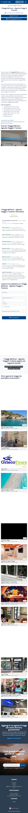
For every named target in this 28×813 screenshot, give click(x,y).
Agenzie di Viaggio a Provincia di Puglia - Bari (13, 366)
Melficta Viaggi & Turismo (7, 490)
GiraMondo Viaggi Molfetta (7, 623)
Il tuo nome (4, 292)
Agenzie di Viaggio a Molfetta (14, 368)
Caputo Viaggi (4, 674)
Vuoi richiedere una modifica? (7, 120)
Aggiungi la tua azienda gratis (14, 738)
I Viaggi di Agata (5, 448)
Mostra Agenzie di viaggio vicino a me (15, 768)
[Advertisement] (14, 36)
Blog (14, 787)
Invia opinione (14, 318)
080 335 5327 (14, 16)
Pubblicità (14, 783)
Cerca (23, 765)
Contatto (14, 801)
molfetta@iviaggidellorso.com (14, 19)
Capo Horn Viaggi (5, 540)
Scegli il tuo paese (15, 808)
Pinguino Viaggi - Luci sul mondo (9, 582)
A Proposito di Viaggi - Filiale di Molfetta (11, 695)
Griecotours (4, 469)
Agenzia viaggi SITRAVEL (7, 427)
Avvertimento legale (14, 794)
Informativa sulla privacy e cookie (14, 795)
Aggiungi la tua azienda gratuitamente (14, 786)
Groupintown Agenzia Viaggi (8, 561)
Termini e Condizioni (14, 793)
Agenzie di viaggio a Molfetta (15, 5)
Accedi (14, 785)
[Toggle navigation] (25, 2)
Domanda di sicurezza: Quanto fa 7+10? (10, 311)
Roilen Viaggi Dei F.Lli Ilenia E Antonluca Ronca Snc (13, 603)
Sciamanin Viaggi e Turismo (8, 716)
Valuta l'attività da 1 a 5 (7, 298)
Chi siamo (14, 782)
